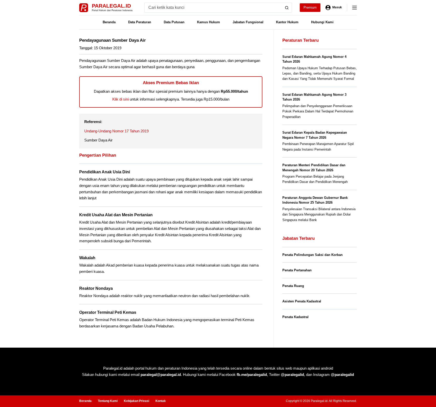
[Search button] (287, 7)
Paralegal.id (111, 6)
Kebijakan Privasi (136, 401)
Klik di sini (120, 99)
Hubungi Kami (322, 22)
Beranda (109, 22)
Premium (310, 7)
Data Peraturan (139, 22)
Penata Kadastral (295, 317)
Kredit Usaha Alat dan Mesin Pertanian (116, 215)
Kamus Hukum (208, 22)
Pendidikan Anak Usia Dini (104, 172)
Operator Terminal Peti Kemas (107, 312)
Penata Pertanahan (297, 270)
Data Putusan (174, 22)
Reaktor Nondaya (96, 288)
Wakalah (87, 258)
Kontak (160, 401)
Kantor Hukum (287, 22)
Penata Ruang (293, 286)
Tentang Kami (108, 401)
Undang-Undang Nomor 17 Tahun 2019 (116, 131)
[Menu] (354, 7)
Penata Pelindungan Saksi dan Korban (312, 255)
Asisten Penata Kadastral (301, 301)
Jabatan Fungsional (248, 22)
